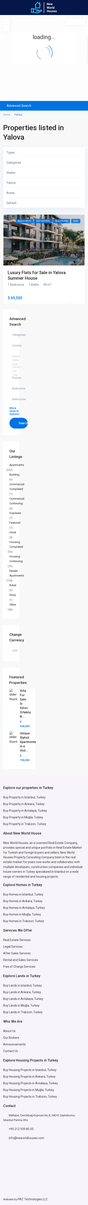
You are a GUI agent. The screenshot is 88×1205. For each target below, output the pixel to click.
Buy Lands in (12, 992)
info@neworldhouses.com (26, 1138)
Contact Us (11, 1051)
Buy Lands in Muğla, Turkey (21, 1005)
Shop (12, 594)
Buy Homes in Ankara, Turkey (23, 901)
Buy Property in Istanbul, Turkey (24, 797)
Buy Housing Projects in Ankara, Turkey (29, 1076)
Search (23, 423)
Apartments (16, 465)
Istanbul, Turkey (45, 1070)
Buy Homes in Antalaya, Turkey (24, 907)
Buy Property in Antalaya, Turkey (25, 810)
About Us (9, 1031)
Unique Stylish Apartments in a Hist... (28, 742)
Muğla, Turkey (31, 914)
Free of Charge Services (19, 966)
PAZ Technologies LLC (33, 1199)
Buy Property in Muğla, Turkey (23, 817)
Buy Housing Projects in (19, 1070)
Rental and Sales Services (20, 960)
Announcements (14, 1044)
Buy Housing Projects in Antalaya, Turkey (30, 1083)
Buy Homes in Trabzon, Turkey (23, 921)
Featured (14, 522)
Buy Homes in (12, 914)
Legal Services (13, 946)
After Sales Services (17, 953)
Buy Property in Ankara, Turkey (24, 804)
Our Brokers (11, 1037)
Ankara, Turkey (31, 992)
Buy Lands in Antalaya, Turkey (23, 999)
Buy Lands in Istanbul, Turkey (22, 985)
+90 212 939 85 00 (21, 1129)
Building (14, 474)
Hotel (12, 532)
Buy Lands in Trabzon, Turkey (23, 1012)
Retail (12, 585)
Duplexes (15, 513)
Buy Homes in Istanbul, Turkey (23, 894)
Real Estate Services (17, 940)
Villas (12, 604)
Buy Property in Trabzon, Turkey (24, 824)
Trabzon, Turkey (46, 1096)
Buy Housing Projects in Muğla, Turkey (28, 1090)
